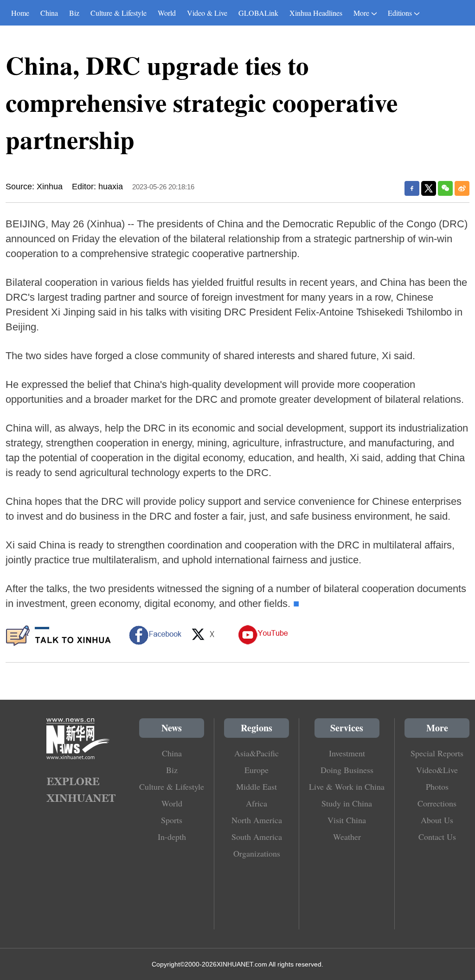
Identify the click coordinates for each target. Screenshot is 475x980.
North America (256, 819)
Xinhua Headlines (315, 13)
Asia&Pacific (256, 753)
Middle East (256, 786)
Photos (437, 786)
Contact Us (437, 836)
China (49, 13)
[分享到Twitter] (428, 188)
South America (256, 836)
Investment (347, 753)
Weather (347, 836)
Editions (400, 13)
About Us (437, 819)
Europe (256, 769)
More (361, 13)
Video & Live (207, 13)
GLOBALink (258, 13)
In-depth (172, 836)
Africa (256, 803)
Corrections (436, 803)
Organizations (256, 853)
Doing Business (347, 769)
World (167, 13)
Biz (74, 13)
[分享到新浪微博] (462, 188)
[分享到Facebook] (411, 188)
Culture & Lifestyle (118, 13)
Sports (171, 819)
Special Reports (437, 753)
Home (20, 13)
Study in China (346, 803)
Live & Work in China (347, 786)
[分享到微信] (445, 188)
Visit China (346, 819)
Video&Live (437, 769)
